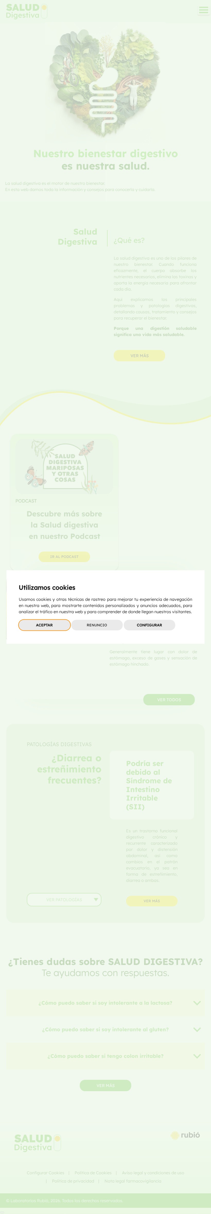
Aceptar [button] (44, 625)
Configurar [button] (149, 625)
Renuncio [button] (97, 625)
